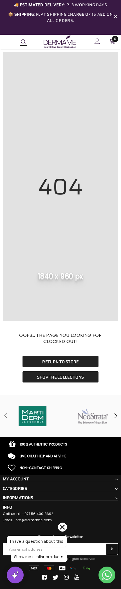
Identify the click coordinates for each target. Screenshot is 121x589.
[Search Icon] (23, 42)
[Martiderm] (30, 416)
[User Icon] (97, 42)
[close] (115, 17)
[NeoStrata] (90, 416)
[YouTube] (76, 577)
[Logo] (59, 41)
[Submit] (112, 549)
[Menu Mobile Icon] (6, 42)
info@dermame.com (33, 520)
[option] (30, 416)
